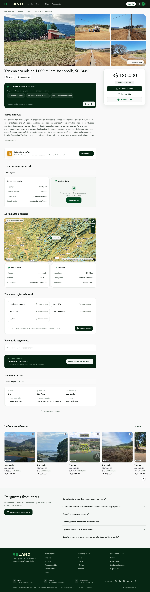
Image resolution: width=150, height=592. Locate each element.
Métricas (81, 565)
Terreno (20, 12)
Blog (47, 4)
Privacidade (114, 561)
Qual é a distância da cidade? (62, 96)
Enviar (87, 104)
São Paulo (37, 12)
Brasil (28, 12)
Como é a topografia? (15, 96)
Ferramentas (56, 4)
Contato (81, 561)
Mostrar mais (9, 140)
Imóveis (30, 4)
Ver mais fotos (136, 62)
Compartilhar (25, 77)
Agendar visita (126, 94)
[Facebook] (120, 581)
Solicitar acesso (85, 328)
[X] (131, 581)
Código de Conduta (117, 565)
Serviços (39, 4)
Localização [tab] (11, 381)
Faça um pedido (51, 565)
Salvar (11, 77)
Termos (113, 558)
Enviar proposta (126, 100)
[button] (50, 153)
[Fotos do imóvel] (39, 40)
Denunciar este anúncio (51, 411)
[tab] (10, 172)
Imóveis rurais (9, 12)
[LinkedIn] (124, 581)
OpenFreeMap (66, 259)
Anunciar (131, 4)
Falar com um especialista (20, 512)
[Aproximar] (93, 226)
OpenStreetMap (88, 259)
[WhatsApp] (135, 581)
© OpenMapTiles (74, 259)
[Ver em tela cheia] (93, 221)
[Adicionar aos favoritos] (32, 435)
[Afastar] (93, 231)
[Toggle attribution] (94, 259)
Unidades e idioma (130, 587)
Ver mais (138, 427)
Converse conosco (126, 89)
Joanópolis (48, 12)
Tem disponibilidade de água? (38, 96)
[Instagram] (116, 581)
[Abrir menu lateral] (141, 4)
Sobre (80, 558)
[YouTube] (127, 581)
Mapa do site (114, 569)
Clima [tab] (21, 381)
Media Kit (81, 569)
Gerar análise (74, 200)
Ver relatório (85, 153)
